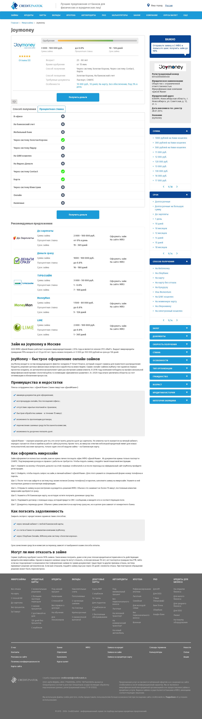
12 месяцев (161, 233)
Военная (137, 622)
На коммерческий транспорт (119, 623)
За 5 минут (15, 612)
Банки (137, 15)
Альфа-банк (158, 614)
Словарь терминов (157, 647)
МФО (88, 647)
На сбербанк (161, 273)
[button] (163, 187)
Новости (187, 647)
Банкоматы (62, 657)
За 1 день (96, 598)
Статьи (186, 652)
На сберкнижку (163, 306)
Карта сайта (16, 666)
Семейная (137, 601)
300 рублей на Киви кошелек (170, 142)
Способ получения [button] (163, 261)
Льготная (137, 596)
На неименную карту (166, 301)
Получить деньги (78, 97)
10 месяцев (161, 228)
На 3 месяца (77, 608)
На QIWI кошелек (164, 296)
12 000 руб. (161, 157)
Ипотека (70, 15)
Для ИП (156, 589)
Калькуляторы (120, 15)
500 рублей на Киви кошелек (170, 147)
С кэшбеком (36, 628)
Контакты (15, 652)
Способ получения (24, 109)
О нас (13, 647)
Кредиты (28, 15)
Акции (186, 657)
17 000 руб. (161, 180)
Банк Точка (158, 605)
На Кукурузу (161, 287)
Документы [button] (159, 336)
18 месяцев (161, 247)
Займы (14, 15)
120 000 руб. (161, 161)
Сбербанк (157, 610)
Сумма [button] (156, 131)
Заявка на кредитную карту (120, 657)
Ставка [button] (156, 352)
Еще (186, 15)
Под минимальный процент (119, 592)
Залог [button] (156, 328)
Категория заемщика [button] (164, 400)
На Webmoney (162, 268)
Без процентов (17, 607)
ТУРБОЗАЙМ (44, 275)
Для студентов (99, 603)
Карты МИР (97, 589)
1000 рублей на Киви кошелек (171, 138)
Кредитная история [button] (164, 392)
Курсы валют (170, 15)
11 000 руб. (161, 152)
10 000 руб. (82, 84)
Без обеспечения (118, 84)
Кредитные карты (37, 580)
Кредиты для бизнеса (181, 580)
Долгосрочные (162, 201)
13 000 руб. (161, 166)
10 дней (93, 84)
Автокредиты (88, 15)
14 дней (159, 238)
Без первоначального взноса (121, 601)
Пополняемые (78, 596)
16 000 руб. (161, 176)
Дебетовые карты (98, 580)
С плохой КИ (16, 598)
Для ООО (157, 594)
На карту (103, 84)
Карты (42, 15)
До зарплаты (45, 230)
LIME (40, 320)
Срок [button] (155, 195)
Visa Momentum (163, 292)
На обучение (57, 612)
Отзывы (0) (24, 60)
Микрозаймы (18, 579)
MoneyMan (43, 297)
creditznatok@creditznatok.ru (73, 678)
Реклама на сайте (19, 657)
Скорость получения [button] (165, 344)
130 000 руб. (161, 171)
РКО (104, 15)
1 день (158, 219)
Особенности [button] (160, 360)
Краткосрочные (79, 612)
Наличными (57, 596)
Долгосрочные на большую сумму (169, 208)
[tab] (170, 131)
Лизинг (177, 615)
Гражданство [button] (160, 376)
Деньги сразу (45, 253)
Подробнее (171, 697)
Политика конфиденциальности (25, 662)
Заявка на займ (115, 652)
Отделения (62, 652)
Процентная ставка (51, 109)
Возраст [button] (157, 384)
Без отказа (16, 589)
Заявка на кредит (115, 647)
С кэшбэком (97, 594)
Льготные (117, 609)
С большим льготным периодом (36, 599)
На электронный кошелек (168, 311)
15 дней (159, 242)
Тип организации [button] (162, 368)
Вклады (56, 15)
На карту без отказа (165, 282)
